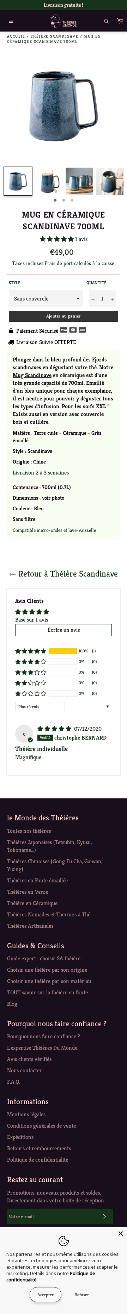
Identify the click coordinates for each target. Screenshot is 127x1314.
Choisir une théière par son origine (47, 969)
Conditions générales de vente (41, 1125)
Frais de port (58, 263)
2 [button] (63, 200)
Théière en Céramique (32, 903)
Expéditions (20, 1137)
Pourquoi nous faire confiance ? (43, 1036)
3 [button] (71, 200)
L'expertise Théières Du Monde (42, 1047)
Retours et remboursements (39, 1148)
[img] (55, 728)
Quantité (96, 282)
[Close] (120, 1233)
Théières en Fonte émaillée (37, 880)
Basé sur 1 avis (31, 619)
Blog (12, 1003)
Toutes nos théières (29, 831)
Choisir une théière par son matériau (49, 981)
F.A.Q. (13, 1081)
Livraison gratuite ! (63, 5)
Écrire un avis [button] (64, 630)
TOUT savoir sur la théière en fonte (47, 992)
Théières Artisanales (30, 926)
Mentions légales (26, 1114)
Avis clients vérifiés (29, 1059)
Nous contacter (24, 1070)
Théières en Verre (27, 891)
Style (14, 282)
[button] (57, 239)
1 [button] (55, 200)
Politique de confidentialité (37, 1159)
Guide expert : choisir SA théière (43, 958)
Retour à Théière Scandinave (67, 573)
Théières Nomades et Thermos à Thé (48, 914)
